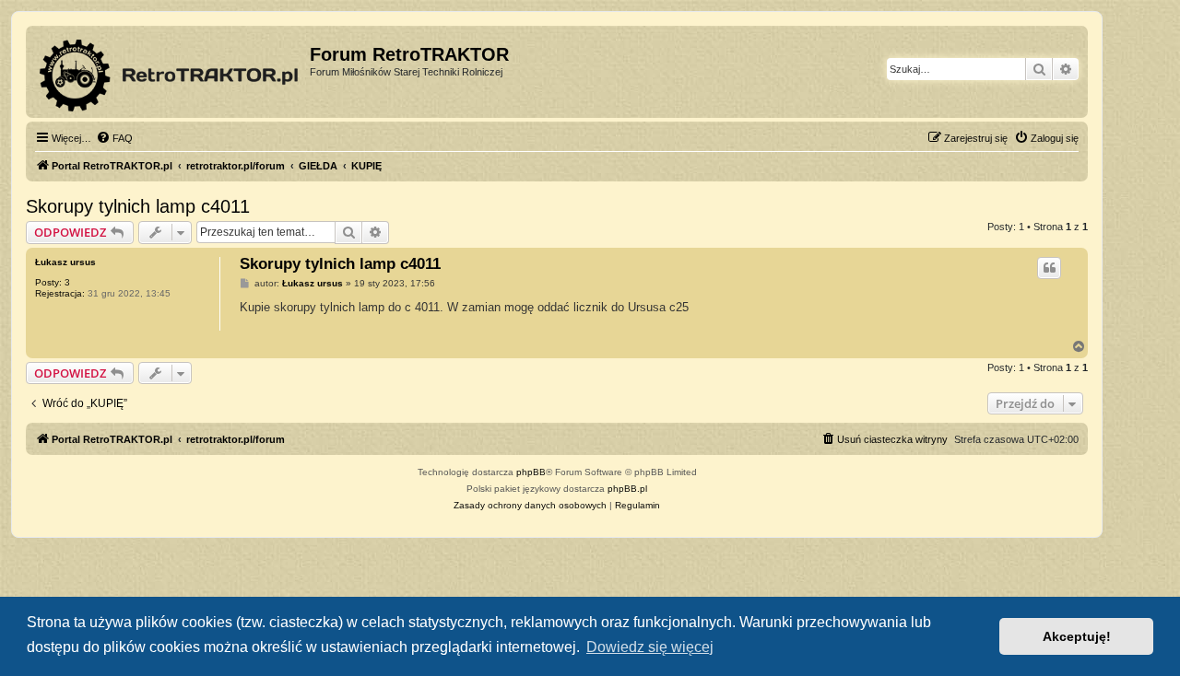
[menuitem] (114, 138)
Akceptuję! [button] (1077, 636)
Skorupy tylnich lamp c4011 (138, 206)
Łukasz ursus (65, 262)
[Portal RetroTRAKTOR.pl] (170, 71)
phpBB (531, 472)
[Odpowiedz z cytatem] (1049, 268)
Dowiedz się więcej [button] (650, 647)
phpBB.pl (627, 489)
